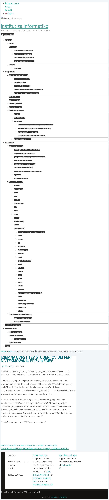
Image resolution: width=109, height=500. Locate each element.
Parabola (54, 497)
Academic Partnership (43, 484)
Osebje (8, 7)
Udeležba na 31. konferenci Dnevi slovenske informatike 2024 (29, 445)
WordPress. (63, 497)
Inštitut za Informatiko (24, 26)
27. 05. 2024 (7, 366)
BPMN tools (43, 475)
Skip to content (7, 34)
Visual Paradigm (40, 455)
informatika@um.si (16, 471)
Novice (11, 351)
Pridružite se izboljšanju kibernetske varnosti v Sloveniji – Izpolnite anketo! (35, 448)
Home (3, 351)
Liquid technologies (68, 455)
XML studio (66, 465)
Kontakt (8, 10)
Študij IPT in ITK (12, 3)
